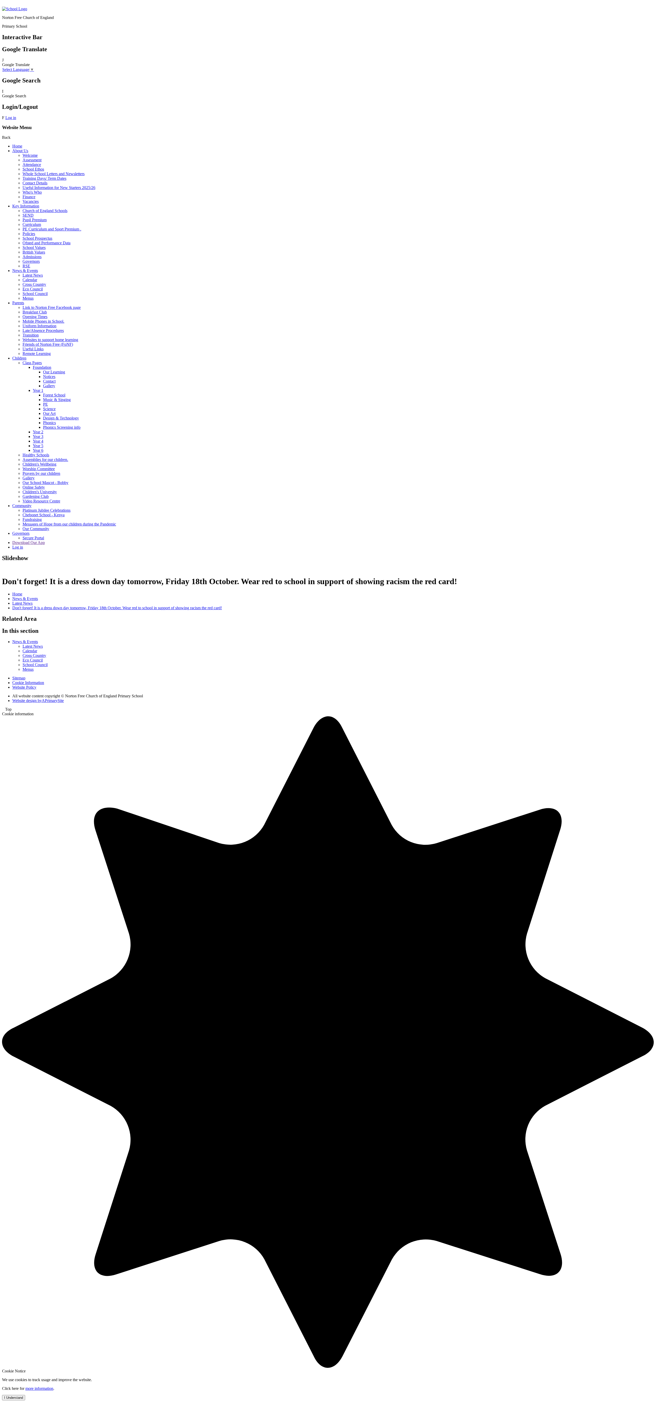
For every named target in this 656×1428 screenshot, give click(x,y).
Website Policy (24, 687)
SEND (28, 215)
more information (39, 1388)
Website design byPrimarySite (38, 700)
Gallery (49, 386)
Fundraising (32, 519)
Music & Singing (57, 399)
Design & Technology (61, 418)
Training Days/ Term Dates (44, 178)
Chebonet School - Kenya (44, 515)
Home (17, 146)
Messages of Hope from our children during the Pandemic (69, 524)
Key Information (25, 206)
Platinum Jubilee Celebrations (46, 510)
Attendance (32, 164)
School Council (35, 293)
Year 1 (38, 390)
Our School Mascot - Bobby (45, 482)
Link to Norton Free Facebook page (52, 307)
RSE (26, 266)
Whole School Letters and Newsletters (54, 174)
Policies (29, 234)
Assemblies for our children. (45, 459)
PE (45, 404)
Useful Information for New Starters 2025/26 (59, 187)
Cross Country (34, 284)
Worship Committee (39, 469)
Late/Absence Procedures (43, 330)
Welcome (30, 155)
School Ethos (33, 169)
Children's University (40, 492)
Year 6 (38, 450)
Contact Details (35, 183)
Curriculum (32, 224)
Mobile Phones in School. (43, 321)
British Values (34, 252)
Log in (10, 118)
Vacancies (31, 201)
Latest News (33, 275)
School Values (34, 247)
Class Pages (32, 363)
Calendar (30, 280)
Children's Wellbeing (39, 464)
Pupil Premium (35, 220)
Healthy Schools (36, 455)
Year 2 (38, 432)
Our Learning (54, 372)
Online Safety (34, 487)
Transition (31, 335)
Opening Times (35, 316)
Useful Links (33, 349)
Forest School (54, 395)
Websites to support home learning (50, 340)
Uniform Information (39, 326)
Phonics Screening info (61, 427)
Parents (18, 303)
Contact (49, 381)
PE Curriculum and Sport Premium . (52, 229)
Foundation (42, 367)
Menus (28, 298)
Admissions (32, 257)
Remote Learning (37, 353)
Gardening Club (36, 496)
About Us (20, 151)
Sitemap (18, 678)
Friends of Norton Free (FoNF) (48, 344)
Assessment (32, 160)
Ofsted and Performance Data (46, 243)
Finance (29, 197)
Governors (31, 261)
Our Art (49, 413)
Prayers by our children (41, 473)
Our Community (36, 529)
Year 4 (38, 441)
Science (49, 409)
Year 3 (38, 436)
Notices (49, 376)
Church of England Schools (45, 210)
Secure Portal (33, 538)
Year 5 (38, 446)
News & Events (25, 270)
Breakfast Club (35, 312)
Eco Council (33, 289)
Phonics (49, 423)
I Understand (13, 1398)
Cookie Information (28, 682)
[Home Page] (14, 9)
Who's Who (32, 192)
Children (19, 358)
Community (22, 505)
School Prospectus (37, 238)
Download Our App (28, 542)
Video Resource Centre (41, 501)
